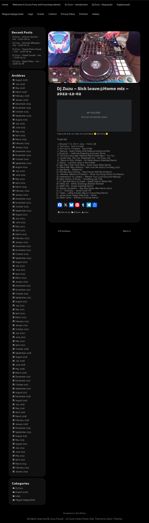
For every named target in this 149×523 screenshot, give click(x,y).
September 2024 (23, 163)
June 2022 (20, 270)
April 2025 (20, 135)
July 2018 (20, 361)
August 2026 (21, 80)
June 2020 (20, 337)
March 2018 (20, 373)
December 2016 (23, 396)
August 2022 (21, 262)
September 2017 (23, 388)
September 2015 (23, 432)
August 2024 (21, 167)
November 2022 (23, 250)
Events (40, 14)
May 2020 (20, 341)
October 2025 (22, 112)
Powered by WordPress (74, 513)
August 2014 (21, 444)
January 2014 (21, 471)
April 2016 (20, 412)
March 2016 (20, 416)
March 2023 (21, 234)
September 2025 (23, 116)
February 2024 (22, 191)
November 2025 (23, 108)
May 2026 (20, 88)
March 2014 (20, 464)
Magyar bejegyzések (12, 14)
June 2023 (20, 222)
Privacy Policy (68, 14)
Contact (52, 14)
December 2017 (22, 377)
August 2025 (21, 120)
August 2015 (21, 436)
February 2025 (22, 143)
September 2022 (23, 258)
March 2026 (21, 92)
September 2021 (23, 297)
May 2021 (19, 309)
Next (126, 231)
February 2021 (22, 321)
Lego (30, 14)
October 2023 (22, 206)
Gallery (95, 14)
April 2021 (20, 313)
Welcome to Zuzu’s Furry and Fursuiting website (37, 4)
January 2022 (21, 282)
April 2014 (20, 460)
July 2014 (19, 448)
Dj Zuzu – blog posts (102, 4)
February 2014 (22, 468)
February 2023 (22, 238)
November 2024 (23, 155)
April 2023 (20, 230)
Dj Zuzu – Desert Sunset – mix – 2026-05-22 (27, 56)
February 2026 (22, 96)
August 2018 (21, 357)
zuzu (86, 212)
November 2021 (23, 290)
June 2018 (20, 365)
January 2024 (21, 195)
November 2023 (23, 203)
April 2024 (20, 183)
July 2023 (20, 218)
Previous (65, 231)
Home (5, 4)
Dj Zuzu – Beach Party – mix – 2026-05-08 (27, 62)
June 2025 (20, 127)
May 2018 (20, 369)
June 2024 (20, 175)
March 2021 (20, 317)
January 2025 (21, 147)
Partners (83, 14)
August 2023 (21, 214)
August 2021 (21, 301)
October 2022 (22, 254)
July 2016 (20, 404)
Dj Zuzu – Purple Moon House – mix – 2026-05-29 (27, 50)
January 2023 (21, 242)
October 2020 (22, 329)
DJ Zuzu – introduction (76, 4)
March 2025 (20, 139)
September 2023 (23, 211)
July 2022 (20, 266)
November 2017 (22, 380)
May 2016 (20, 408)
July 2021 (19, 305)
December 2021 (23, 286)
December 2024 (23, 151)
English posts (123, 4)
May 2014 (19, 456)
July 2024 (20, 171)
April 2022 (20, 274)
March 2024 (21, 187)
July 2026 (20, 84)
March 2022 (21, 278)
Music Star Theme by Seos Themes (102, 518)
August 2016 (21, 400)
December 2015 (22, 428)
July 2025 (20, 123)
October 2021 (21, 294)
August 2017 (21, 392)
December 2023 (23, 199)
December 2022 (23, 246)
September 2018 (23, 353)
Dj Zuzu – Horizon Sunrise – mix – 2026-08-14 (26, 38)
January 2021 (21, 325)
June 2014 (20, 452)
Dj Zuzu (77, 212)
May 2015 (19, 440)
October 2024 (22, 159)
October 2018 (22, 349)
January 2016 (21, 424)
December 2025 (23, 104)
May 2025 (20, 131)
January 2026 (21, 100)
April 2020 (20, 345)
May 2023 (20, 226)
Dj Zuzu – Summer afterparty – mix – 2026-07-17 (27, 44)
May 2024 (20, 179)
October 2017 (21, 385)
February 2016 (22, 420)
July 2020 (20, 333)
